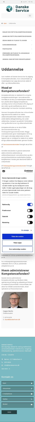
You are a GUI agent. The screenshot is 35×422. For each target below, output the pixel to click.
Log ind (24, 2)
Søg (31, 2)
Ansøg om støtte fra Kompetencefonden (17, 36)
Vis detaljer (25, 230)
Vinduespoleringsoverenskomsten (14, 166)
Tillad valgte (17, 243)
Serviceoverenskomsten (11, 144)
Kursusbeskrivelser (9, 45)
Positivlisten (7, 49)
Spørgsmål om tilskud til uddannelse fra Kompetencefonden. (16, 54)
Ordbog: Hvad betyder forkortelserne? (16, 59)
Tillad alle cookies (17, 236)
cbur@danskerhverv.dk (12, 319)
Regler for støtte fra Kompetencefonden (17, 32)
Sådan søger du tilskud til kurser (15, 40)
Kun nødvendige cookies (17, 249)
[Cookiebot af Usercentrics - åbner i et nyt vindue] (25, 171)
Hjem (5, 23)
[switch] (30, 210)
